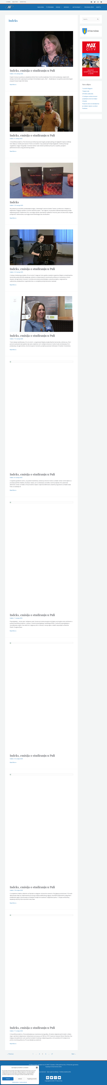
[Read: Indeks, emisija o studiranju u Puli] (41, 49)
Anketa (98, 7)
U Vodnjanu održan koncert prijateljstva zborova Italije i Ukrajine (89, 99)
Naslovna (40, 7)
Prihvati (8, 1078)
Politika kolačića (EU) (65, 1072)
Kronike (66, 7)
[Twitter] (94, 2)
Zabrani (20, 1078)
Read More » (13, 85)
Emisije (58, 7)
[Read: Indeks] (41, 180)
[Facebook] (91, 2)
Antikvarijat (77, 7)
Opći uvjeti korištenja (52, 1072)
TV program (50, 7)
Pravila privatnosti (23, 1082)
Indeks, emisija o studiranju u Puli (32, 70)
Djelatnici (15, 1)
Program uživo (89, 7)
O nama (8, 1)
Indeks (11, 74)
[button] (37, 1067)
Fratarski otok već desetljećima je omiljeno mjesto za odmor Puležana (90, 106)
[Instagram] (98, 2)
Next (74, 1054)
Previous (10, 1054)
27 (52, 1054)
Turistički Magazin (87, 88)
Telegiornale (85, 91)
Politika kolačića (15, 1082)
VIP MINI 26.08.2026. (87, 94)
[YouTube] (101, 2)
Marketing (23, 1)
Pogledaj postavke (32, 1078)
